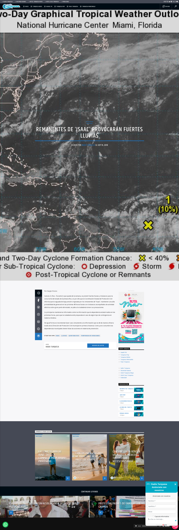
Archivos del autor (98, 371)
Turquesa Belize (125, 383)
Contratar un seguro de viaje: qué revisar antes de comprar (89, 482)
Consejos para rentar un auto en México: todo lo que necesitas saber (126, 482)
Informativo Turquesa (127, 415)
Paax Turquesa (73, 6)
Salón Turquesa (8, 2)
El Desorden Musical (126, 427)
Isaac (57, 361)
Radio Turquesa (88, 157)
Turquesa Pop (60, 6)
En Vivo (167, 6)
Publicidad (66, 2)
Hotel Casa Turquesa (52, 2)
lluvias (64, 361)
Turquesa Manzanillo (88, 6)
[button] (5, 524)
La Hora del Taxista (126, 433)
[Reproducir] (136, 526)
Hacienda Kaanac (21, 2)
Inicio (27, 6)
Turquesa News (37, 6)
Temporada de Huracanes (90, 361)
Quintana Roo (74, 361)
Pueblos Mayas (124, 439)
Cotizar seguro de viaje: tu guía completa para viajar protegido (52, 482)
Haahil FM (49, 6)
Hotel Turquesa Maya (36, 2)
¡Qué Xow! (123, 421)
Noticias (89, 135)
